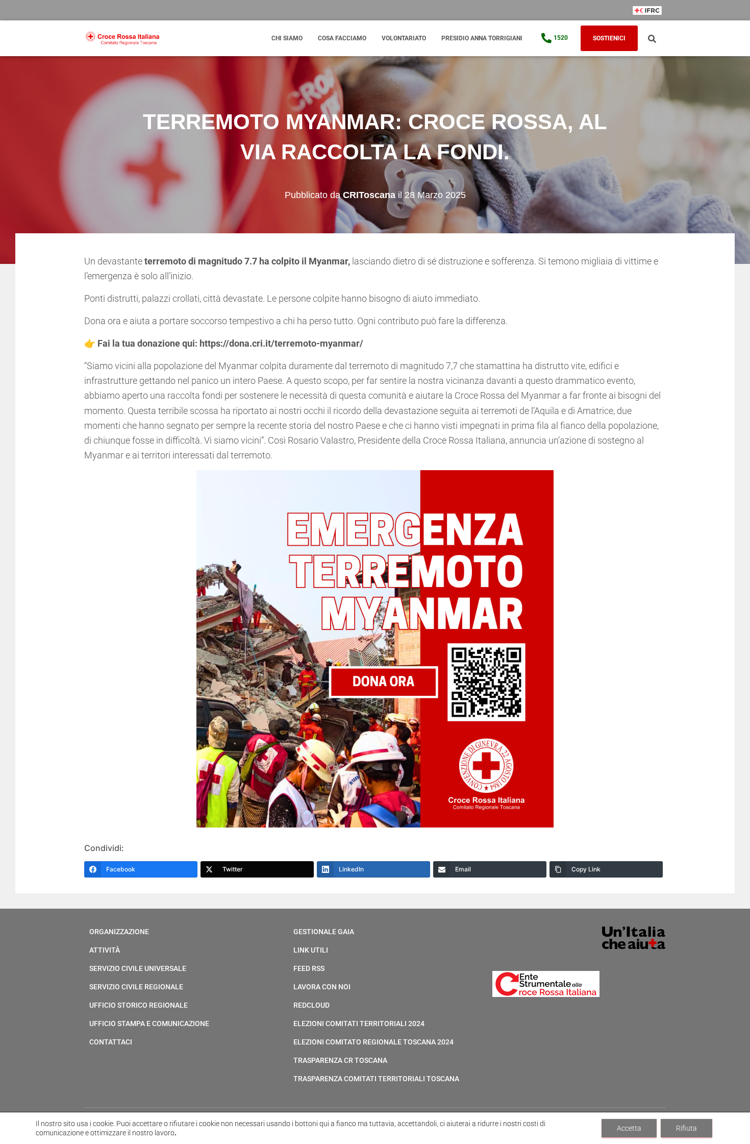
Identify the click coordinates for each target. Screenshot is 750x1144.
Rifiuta (686, 1128)
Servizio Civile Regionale (136, 987)
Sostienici (609, 38)
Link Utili (310, 950)
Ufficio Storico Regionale (138, 1005)
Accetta (629, 1128)
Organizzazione (119, 932)
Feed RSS (308, 968)
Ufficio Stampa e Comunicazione (149, 1023)
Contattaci (110, 1042)
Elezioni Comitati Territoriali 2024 (358, 1023)
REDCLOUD (311, 1005)
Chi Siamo (287, 38)
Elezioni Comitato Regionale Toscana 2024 (373, 1042)
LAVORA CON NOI (322, 987)
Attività (104, 950)
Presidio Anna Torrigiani (481, 38)
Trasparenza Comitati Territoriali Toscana (376, 1079)
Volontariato (404, 38)
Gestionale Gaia (323, 932)
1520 (561, 37)
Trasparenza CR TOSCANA (340, 1060)
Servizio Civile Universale (137, 968)
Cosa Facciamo (342, 38)
